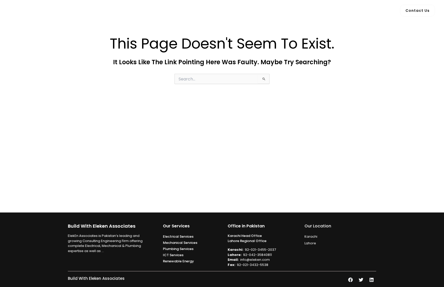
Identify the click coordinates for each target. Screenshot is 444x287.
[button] (226, 10)
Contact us (272, 10)
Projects (244, 10)
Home (166, 10)
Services (215, 10)
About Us (189, 10)
